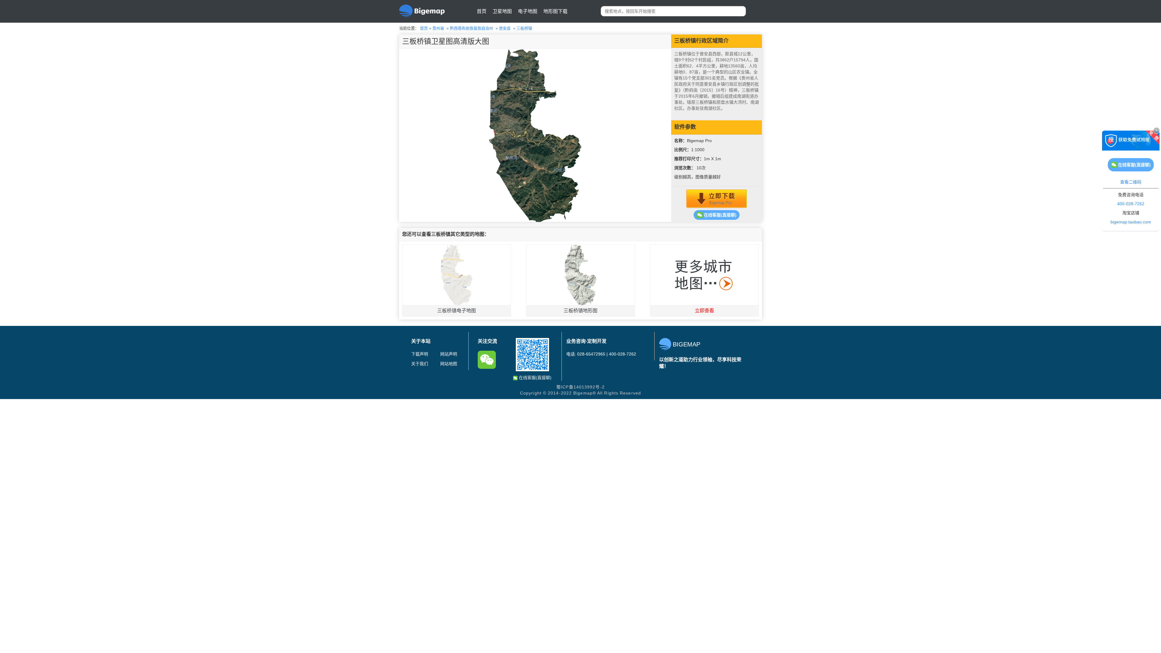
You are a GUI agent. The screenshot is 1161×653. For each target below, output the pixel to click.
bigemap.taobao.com (1131, 221)
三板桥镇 (524, 28)
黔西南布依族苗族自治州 (471, 28)
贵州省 (438, 28)
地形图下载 (555, 11)
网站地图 (448, 363)
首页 (481, 11)
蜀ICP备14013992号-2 (580, 387)
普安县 (505, 28)
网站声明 (448, 354)
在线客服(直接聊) (720, 215)
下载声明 (419, 354)
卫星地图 (502, 11)
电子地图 (527, 11)
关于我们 (419, 363)
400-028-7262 (1130, 203)
